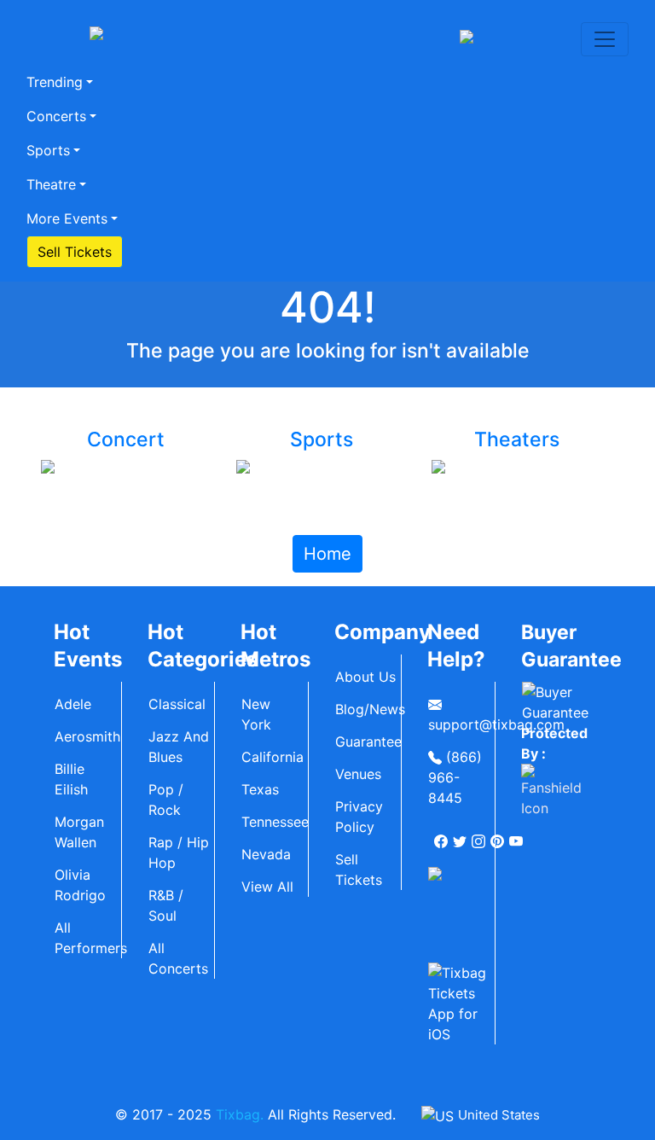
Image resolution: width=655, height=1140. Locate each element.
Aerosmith (87, 736)
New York (256, 714)
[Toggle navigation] (605, 39)
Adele (73, 703)
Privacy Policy (359, 816)
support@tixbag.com (461, 724)
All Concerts (178, 958)
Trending (54, 81)
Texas (260, 789)
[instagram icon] (480, 834)
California (272, 756)
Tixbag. (240, 1114)
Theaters (516, 439)
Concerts (56, 116)
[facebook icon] (442, 834)
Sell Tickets (75, 251)
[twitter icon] (461, 834)
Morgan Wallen (79, 832)
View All (267, 886)
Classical (177, 703)
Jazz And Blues (178, 746)
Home (327, 554)
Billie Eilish (71, 779)
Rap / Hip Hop (178, 852)
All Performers (88, 938)
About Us (365, 676)
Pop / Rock (165, 799)
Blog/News (368, 709)
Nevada (266, 854)
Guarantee (368, 741)
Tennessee (274, 821)
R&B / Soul (165, 905)
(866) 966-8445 (455, 777)
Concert (126, 439)
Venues (358, 773)
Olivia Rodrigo (80, 885)
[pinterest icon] (499, 834)
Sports (48, 150)
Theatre (51, 184)
